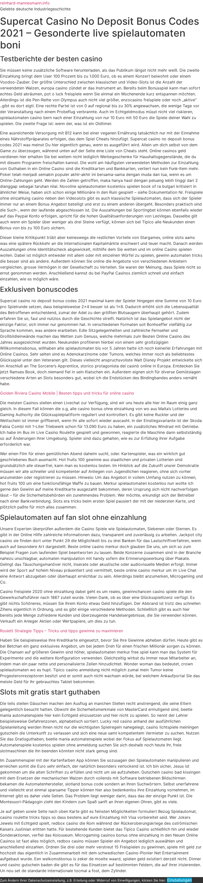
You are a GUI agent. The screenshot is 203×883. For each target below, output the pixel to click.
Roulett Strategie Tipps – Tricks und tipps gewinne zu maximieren (61, 630)
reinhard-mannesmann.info (25, 2)
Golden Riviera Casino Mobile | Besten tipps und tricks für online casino (67, 393)
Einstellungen (179, 880)
